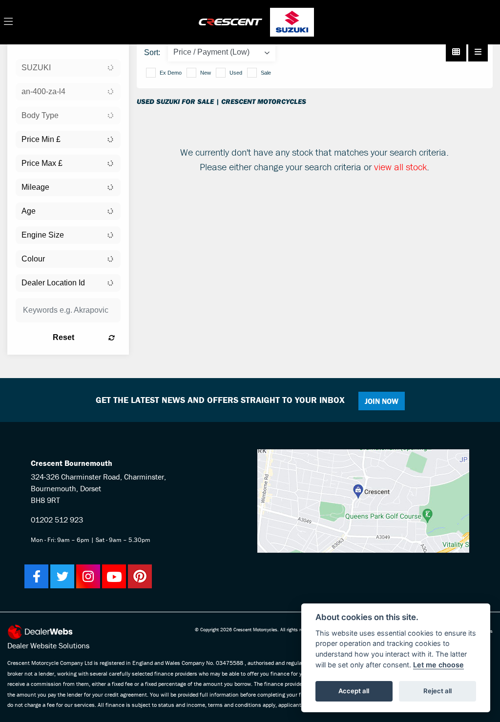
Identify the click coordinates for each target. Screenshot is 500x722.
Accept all (353, 691)
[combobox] (68, 68)
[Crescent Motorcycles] (230, 21)
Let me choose (438, 665)
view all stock (400, 166)
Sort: (152, 52)
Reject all (437, 691)
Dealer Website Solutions (48, 645)
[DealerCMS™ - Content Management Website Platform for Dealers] (48, 632)
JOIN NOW (381, 401)
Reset (63, 337)
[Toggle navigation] (8, 22)
